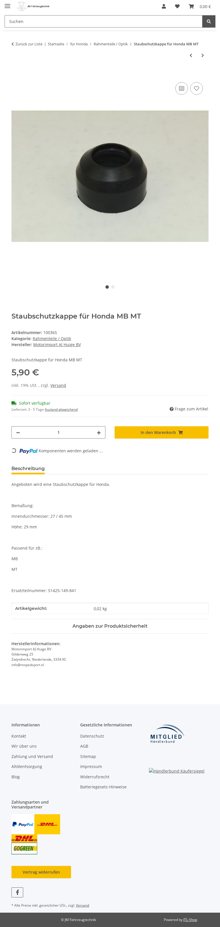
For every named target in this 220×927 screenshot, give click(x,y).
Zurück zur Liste (28, 43)
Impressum (91, 766)
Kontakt (18, 736)
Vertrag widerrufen (41, 872)
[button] (163, 6)
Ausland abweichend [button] (61, 409)
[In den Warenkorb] (16, 74)
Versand (58, 385)
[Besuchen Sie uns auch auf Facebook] (17, 892)
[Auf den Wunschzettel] (196, 88)
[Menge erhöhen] (99, 432)
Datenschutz (92, 736)
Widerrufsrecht (94, 776)
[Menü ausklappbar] (7, 3)
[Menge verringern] (18, 432)
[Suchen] (208, 21)
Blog (15, 776)
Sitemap (88, 756)
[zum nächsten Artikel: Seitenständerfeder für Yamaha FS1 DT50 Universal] (203, 55)
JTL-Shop (190, 919)
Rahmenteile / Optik (52, 338)
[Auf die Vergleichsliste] (181, 88)
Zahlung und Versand (32, 756)
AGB (84, 746)
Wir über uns (24, 746)
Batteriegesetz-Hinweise (103, 787)
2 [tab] (113, 287)
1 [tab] (107, 287)
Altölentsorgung (26, 766)
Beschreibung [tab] (28, 468)
